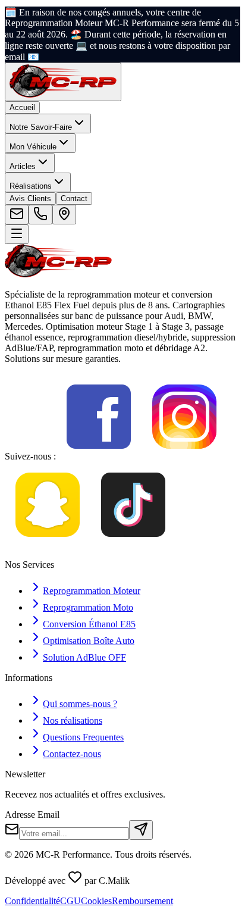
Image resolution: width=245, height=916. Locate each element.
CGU (70, 901)
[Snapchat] (47, 544)
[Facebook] (99, 456)
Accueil (22, 107)
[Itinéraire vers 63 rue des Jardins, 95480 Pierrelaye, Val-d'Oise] (64, 214)
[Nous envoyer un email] (17, 214)
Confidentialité (32, 901)
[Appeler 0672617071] (40, 214)
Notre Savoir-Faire (41, 127)
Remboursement (142, 901)
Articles (23, 166)
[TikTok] (133, 544)
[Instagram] (184, 456)
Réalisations (31, 186)
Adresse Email (32, 814)
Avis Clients (30, 198)
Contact (74, 198)
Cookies (96, 901)
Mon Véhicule (33, 146)
